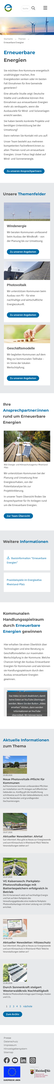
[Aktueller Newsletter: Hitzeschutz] (27, 928)
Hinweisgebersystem (15, 1048)
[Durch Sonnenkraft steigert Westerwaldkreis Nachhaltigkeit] (27, 973)
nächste (27, 1006)
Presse (7, 1037)
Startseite (8, 39)
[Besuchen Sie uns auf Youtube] (15, 1059)
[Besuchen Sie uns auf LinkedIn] (24, 1059)
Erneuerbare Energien (14, 42)
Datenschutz (11, 1041)
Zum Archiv (12, 1014)
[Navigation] (45, 7)
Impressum (10, 1045)
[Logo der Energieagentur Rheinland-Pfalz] (13, 8)
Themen (22, 39)
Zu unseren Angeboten (23, 252)
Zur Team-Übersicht (18, 516)
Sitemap (8, 1052)
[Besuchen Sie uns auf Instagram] (33, 1059)
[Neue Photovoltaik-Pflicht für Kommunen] (27, 765)
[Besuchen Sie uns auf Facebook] (7, 1059)
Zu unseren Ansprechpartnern (24, 171)
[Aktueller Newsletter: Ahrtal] (27, 822)
